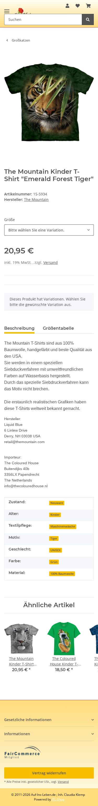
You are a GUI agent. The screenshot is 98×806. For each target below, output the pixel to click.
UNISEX (55, 550)
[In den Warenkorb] (8, 54)
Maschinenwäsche (62, 526)
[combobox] (49, 230)
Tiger (53, 538)
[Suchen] (88, 19)
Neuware (56, 503)
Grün (53, 562)
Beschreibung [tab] (19, 328)
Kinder (55, 515)
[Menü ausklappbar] (6, 9)
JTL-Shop (58, 799)
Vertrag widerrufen (49, 772)
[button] (67, 6)
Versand (50, 262)
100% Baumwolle (62, 574)
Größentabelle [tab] (58, 328)
